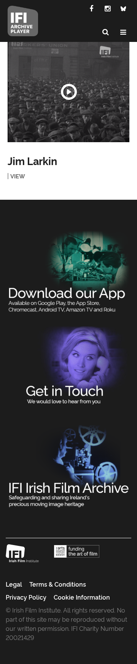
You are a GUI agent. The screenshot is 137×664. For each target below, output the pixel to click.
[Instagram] (107, 8)
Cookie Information (82, 597)
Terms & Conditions (57, 584)
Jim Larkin (32, 161)
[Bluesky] (123, 8)
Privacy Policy (26, 597)
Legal (14, 584)
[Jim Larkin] (68, 92)
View (17, 176)
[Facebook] (91, 8)
